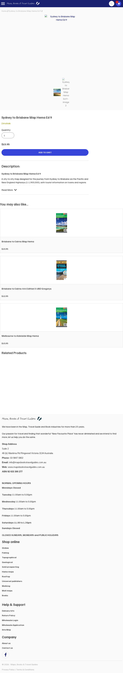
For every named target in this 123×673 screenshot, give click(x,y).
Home (4, 11)
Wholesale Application (13, 625)
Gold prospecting (10, 567)
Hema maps (8, 571)
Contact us (7, 648)
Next (117, 381)
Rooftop (6, 576)
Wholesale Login (10, 620)
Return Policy (8, 615)
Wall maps (7, 590)
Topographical (9, 557)
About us (6, 643)
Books (5, 595)
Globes (5, 548)
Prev (5, 381)
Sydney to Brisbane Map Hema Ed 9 (25, 11)
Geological (7, 562)
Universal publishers (12, 581)
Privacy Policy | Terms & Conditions (18, 669)
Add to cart (45, 152)
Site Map (6, 629)
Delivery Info (8, 610)
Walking (6, 586)
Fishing (5, 552)
